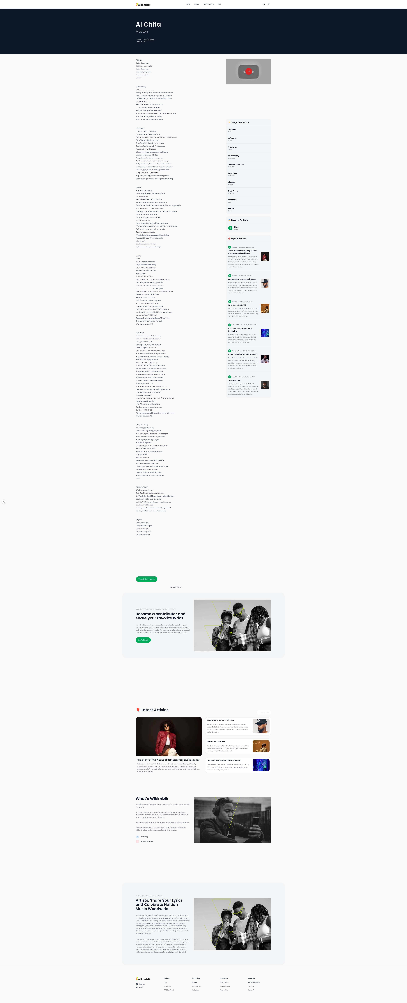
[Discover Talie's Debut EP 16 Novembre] (265, 333)
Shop (165, 982)
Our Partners (195, 990)
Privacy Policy (224, 982)
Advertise (194, 982)
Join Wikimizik (143, 640)
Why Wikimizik (196, 986)
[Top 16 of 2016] (265, 385)
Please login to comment (147, 579)
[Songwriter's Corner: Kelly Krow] (265, 283)
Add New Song (209, 4)
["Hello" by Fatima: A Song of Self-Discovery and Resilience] (265, 256)
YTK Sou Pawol (169, 990)
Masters (142, 31)
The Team (251, 986)
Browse (196, 4)
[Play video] (248, 71)
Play (219, 4)
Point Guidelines (225, 986)
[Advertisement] (177, 555)
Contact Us (251, 990)
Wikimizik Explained (254, 982)
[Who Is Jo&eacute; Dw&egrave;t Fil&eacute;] (265, 308)
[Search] (264, 4)
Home (188, 4)
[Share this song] (4, 501)
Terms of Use (224, 990)
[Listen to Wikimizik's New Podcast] (265, 359)
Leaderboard (167, 986)
